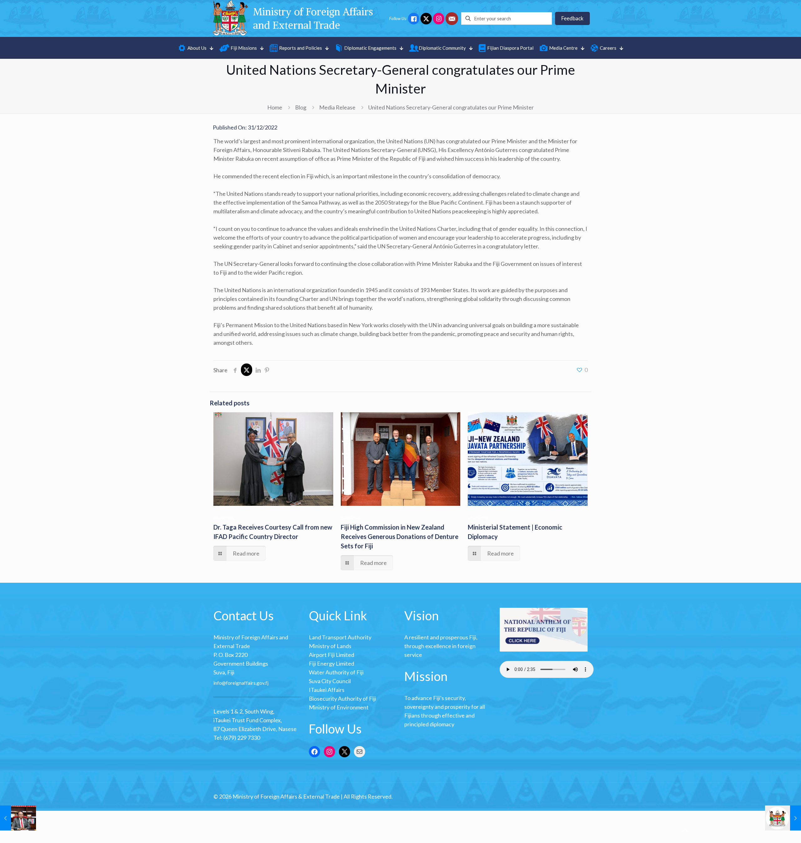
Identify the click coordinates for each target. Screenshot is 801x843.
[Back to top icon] (684, 830)
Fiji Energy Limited (331, 663)
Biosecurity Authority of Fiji (342, 698)
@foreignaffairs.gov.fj (245, 683)
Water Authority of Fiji (336, 672)
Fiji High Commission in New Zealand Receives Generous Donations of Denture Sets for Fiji (399, 536)
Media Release (337, 107)
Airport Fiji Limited (331, 654)
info (217, 683)
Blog (300, 107)
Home (274, 107)
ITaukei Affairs (326, 689)
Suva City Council (330, 681)
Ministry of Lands (330, 645)
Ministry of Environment (339, 707)
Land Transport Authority (340, 637)
